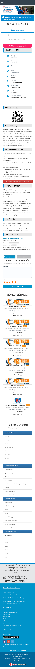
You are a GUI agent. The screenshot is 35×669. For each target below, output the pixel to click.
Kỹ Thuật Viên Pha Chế (9, 19)
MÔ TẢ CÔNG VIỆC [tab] (18, 30)
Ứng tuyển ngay (18, 315)
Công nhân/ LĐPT (15, 87)
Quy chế (5, 620)
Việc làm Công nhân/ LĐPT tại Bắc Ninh (21, 17)
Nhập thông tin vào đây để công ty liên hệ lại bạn (19, 181)
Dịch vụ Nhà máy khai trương (10, 594)
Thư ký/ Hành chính (9, 495)
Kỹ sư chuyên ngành (9, 473)
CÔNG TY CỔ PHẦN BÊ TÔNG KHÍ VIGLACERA (17, 407)
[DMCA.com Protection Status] (22, 664)
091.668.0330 (8, 601)
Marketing (7, 487)
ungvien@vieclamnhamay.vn (13, 603)
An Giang (7, 440)
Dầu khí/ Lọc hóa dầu (10, 524)
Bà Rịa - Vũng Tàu (9, 447)
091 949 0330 (15, 581)
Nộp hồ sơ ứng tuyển (19, 46)
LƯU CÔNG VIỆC (10, 257)
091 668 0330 (21, 567)
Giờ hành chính (8, 535)
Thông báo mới (6, 614)
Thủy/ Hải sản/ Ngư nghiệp (11, 520)
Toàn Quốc (7, 436)
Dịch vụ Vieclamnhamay (8, 592)
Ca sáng (6, 538)
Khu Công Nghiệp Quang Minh (18, 97)
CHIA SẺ (24, 257)
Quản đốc (7, 476)
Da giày (6, 509)
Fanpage (11, 567)
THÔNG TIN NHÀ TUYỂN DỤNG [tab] (18, 35)
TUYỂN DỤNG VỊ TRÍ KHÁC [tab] (18, 39)
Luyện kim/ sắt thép (9, 506)
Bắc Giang (7, 454)
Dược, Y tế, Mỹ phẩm (10, 517)
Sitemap (5, 622)
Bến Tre (6, 462)
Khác (6, 557)
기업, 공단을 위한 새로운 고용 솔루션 (12, 625)
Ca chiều (7, 542)
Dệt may (7, 513)
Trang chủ (7, 17)
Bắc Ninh (11, 310)
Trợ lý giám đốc (8, 480)
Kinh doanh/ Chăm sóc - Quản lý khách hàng (15, 484)
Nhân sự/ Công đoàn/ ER (10, 491)
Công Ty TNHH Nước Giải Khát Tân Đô (13, 238)
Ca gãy (6, 553)
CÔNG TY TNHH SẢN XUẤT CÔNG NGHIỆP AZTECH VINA (18, 308)
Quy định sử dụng (7, 616)
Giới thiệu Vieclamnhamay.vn (10, 612)
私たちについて (6, 623)
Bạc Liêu (7, 443)
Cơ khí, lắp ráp (8, 502)
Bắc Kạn (7, 451)
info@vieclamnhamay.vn (12, 599)
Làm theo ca (7, 549)
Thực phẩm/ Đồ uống (16, 82)
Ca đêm (6, 546)
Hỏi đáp (4, 618)
